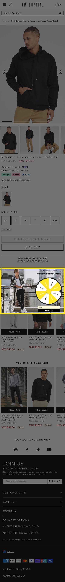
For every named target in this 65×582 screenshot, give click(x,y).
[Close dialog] (1, 269)
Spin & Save (48, 310)
